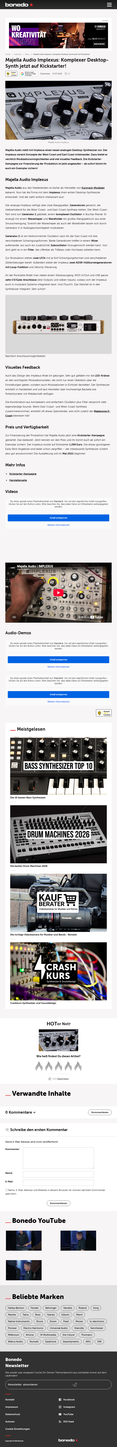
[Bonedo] (19, 5)
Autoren (10, 1421)
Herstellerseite (18, 480)
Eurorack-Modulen (93, 187)
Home (8, 54)
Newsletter (23, 1384)
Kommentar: (12, 1149)
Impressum (11, 1407)
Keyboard (17, 54)
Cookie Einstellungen (17, 1429)
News (27, 54)
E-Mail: (9, 1181)
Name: (9, 1173)
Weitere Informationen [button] (58, 525)
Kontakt (9, 1399)
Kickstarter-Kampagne (22, 473)
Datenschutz (12, 1414)
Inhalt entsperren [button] (58, 518)
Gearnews (45, 74)
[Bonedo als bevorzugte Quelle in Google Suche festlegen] (29, 74)
